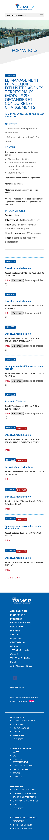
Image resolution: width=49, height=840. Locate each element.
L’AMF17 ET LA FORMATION (24, 790)
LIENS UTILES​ (18, 739)
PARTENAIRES (18, 735)
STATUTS (16, 732)
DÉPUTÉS (16, 773)
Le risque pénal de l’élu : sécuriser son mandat (24, 367)
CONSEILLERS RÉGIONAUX (23, 766)
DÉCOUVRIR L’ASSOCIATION (24, 721)
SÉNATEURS (17, 777)
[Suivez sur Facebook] (15, 678)
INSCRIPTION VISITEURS (22, 825)
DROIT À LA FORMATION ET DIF (26, 801)
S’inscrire (16, 280)
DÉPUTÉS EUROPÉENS (21, 769)
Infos (7, 280)
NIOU (27, 698)
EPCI (14, 756)
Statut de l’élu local (15, 401)
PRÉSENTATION (19, 821)
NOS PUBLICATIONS (21, 728)
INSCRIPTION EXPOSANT (23, 828)
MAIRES (16, 752)
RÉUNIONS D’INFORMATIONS (24, 797)
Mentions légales (17, 687)
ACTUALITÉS (18, 724)
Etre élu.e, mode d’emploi (18, 268)
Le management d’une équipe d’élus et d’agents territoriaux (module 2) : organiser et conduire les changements (24, 94)
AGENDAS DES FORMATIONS (24, 793)
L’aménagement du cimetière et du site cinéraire (23, 527)
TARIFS (15, 804)
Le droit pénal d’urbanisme (19, 467)
